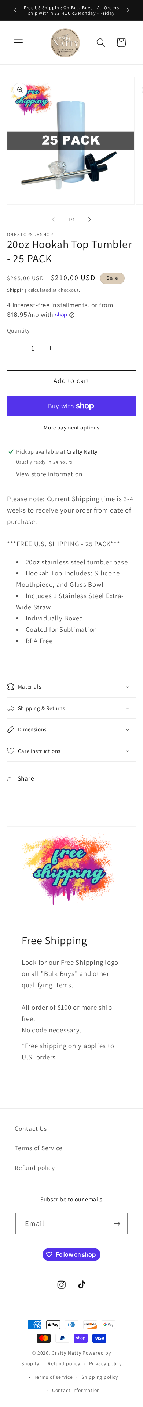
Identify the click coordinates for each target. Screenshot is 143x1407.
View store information (49, 474)
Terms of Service (39, 1148)
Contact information (76, 1390)
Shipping (17, 290)
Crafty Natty (66, 1353)
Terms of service (53, 1377)
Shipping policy (99, 1377)
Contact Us (31, 1128)
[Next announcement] (128, 10)
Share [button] (26, 778)
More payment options (71, 427)
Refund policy (35, 1167)
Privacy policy (105, 1363)
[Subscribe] (117, 1223)
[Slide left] (53, 219)
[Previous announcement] (15, 10)
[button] (18, 43)
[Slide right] (90, 219)
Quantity (18, 330)
